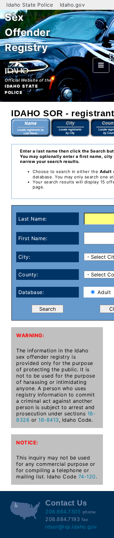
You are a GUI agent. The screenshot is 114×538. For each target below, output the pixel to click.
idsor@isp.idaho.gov (71, 527)
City (70, 128)
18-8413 (48, 420)
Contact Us (25, 14)
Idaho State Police (29, 5)
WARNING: (30, 335)
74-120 (87, 476)
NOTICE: (27, 442)
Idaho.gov (72, 5)
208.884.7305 (63, 511)
